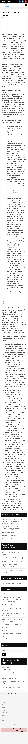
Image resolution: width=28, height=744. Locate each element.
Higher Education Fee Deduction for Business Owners (13, 683)
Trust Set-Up (6, 710)
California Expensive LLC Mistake (13, 594)
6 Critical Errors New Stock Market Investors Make (11, 638)
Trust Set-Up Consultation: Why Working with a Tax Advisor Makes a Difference (13, 521)
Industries (5, 715)
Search (4, 654)
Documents (6, 718)
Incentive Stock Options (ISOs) (12, 558)
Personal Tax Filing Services (11, 633)
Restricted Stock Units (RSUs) (12, 561)
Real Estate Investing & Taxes (12, 583)
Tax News (5, 713)
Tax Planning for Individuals (11, 539)
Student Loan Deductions (11, 678)
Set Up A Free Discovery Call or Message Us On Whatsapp (14, 730)
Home (4, 702)
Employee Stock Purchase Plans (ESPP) (13, 554)
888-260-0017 (5, 1)
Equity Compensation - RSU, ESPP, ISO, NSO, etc (11, 566)
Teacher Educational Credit (11, 687)
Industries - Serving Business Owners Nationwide (12, 620)
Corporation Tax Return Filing (12, 625)
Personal (5, 705)
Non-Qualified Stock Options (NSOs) (12, 571)
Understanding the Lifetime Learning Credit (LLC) (11, 674)
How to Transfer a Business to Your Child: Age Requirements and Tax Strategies (12, 599)
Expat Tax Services (8, 532)
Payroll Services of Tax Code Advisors (12, 609)
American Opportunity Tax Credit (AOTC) (11, 669)
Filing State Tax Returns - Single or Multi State (13, 615)
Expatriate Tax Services (10, 535)
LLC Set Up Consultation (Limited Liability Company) (11, 528)
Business (5, 707)
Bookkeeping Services (9, 605)
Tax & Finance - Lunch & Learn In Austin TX (12, 629)
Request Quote (7, 720)
